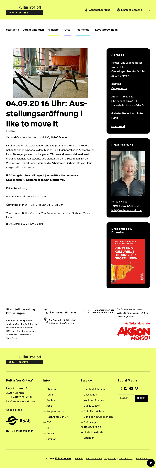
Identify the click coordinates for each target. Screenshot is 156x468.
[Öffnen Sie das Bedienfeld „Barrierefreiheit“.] (151, 463)
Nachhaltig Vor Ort (57, 417)
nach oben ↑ (143, 459)
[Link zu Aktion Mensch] (133, 331)
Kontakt (51, 400)
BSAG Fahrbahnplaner (19, 431)
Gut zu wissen (92, 406)
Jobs (49, 406)
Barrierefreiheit (94, 459)
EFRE (49, 428)
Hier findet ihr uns (94, 389)
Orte (67, 30)
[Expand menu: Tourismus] (90, 30)
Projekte (53, 30)
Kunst (40, 224)
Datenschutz (125, 459)
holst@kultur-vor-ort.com (126, 210)
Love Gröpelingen (106, 30)
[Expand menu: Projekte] (60, 30)
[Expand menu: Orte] (71, 30)
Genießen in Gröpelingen (98, 417)
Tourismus (82, 30)
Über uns (51, 389)
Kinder (30, 224)
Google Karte (119, 88)
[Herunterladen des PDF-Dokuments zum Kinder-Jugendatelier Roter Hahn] (128, 261)
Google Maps (14, 410)
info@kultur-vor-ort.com (20, 401)
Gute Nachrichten (94, 411)
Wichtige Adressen (95, 400)
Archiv (50, 433)
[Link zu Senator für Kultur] (60, 311)
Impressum (110, 459)
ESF (48, 422)
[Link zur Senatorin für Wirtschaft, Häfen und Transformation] (60, 321)
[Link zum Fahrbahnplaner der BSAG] (18, 420)
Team (49, 394)
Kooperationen (55, 411)
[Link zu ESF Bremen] (98, 311)
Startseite (12, 30)
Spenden (89, 438)
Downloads (90, 394)
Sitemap (51, 439)
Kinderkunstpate (93, 432)
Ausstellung (18, 224)
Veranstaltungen (33, 30)
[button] (148, 10)
